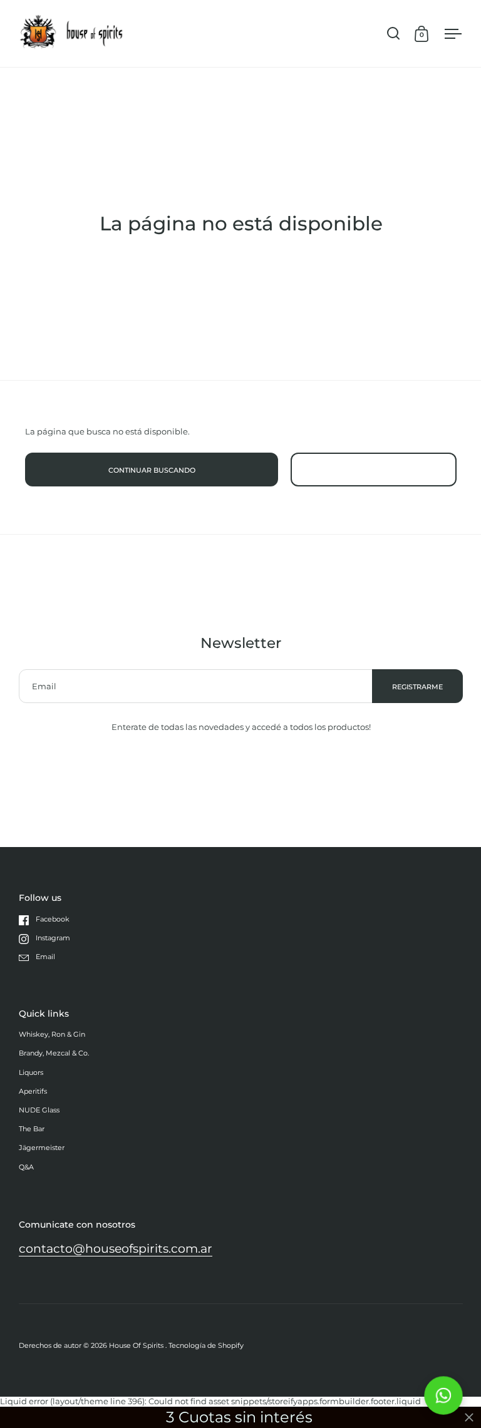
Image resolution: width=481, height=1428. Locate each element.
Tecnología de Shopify (206, 1345)
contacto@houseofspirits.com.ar (115, 1248)
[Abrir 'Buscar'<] (393, 33)
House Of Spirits (137, 1345)
